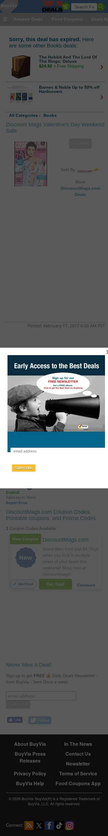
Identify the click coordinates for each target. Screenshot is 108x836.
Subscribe (23, 468)
